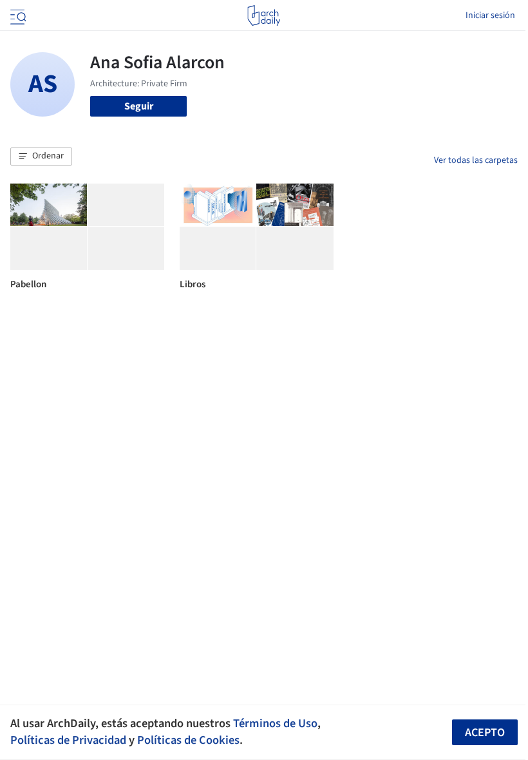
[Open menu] (17, 15)
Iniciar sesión (490, 15)
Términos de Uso (275, 723)
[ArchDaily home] (263, 15)
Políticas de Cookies (188, 740)
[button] (41, 156)
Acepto (485, 733)
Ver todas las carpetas (476, 160)
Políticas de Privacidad (68, 740)
